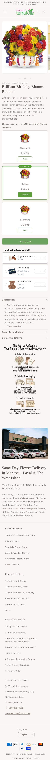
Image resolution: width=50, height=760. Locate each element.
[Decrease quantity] (36, 258)
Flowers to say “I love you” (17, 598)
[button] (5, 12)
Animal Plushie (25, 281)
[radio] (25, 146)
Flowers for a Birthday (15, 581)
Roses (8, 610)
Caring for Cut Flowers (16, 626)
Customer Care (12, 541)
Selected (25, 195)
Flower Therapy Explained (17, 665)
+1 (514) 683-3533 (14, 708)
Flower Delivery (12, 564)
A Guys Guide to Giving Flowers (20, 659)
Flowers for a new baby (16, 586)
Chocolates (23, 267)
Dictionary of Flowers (15, 632)
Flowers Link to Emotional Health (20, 647)
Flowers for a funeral (15, 604)
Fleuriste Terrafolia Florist (21, 754)
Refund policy (40, 754)
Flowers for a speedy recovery (19, 592)
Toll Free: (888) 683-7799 (17, 713)
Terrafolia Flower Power (16, 547)
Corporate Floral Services (17, 558)
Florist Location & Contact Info (20, 535)
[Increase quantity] (44, 258)
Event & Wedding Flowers (17, 553)
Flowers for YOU (12, 653)
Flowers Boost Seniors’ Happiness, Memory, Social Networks (21, 640)
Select (25, 159)
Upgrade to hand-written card (25, 256)
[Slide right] (30, 78)
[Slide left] (19, 78)
